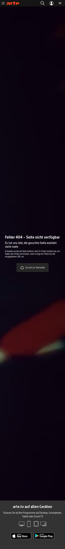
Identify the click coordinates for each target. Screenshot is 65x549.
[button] (42, 3)
